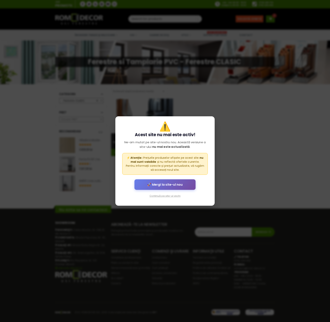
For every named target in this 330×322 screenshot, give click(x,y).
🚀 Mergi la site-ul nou (165, 184)
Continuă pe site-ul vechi (165, 196)
